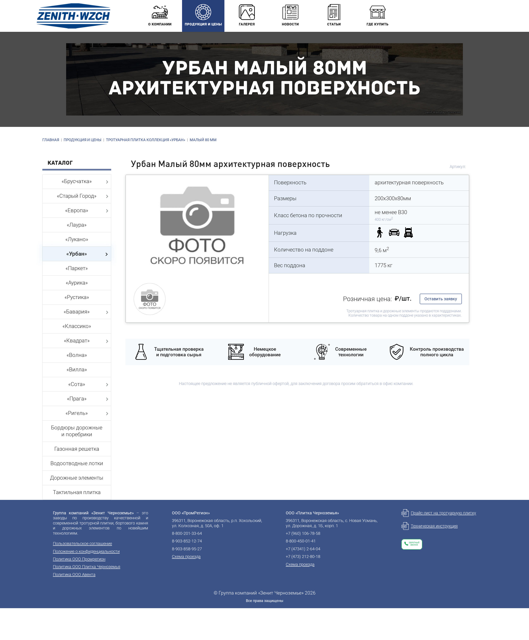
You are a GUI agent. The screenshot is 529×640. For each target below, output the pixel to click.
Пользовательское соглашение (82, 543)
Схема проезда (186, 556)
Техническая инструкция (434, 525)
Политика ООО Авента (74, 574)
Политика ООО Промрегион (79, 559)
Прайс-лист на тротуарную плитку (443, 512)
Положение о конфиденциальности (86, 551)
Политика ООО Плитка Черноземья (86, 566)
